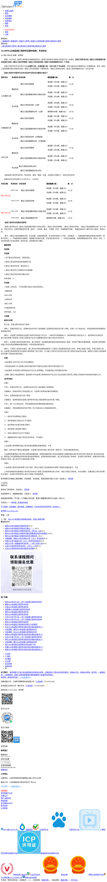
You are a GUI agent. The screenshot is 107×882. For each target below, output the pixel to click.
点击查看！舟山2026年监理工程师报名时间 (21, 632)
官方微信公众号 (7, 803)
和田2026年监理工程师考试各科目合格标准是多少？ (24, 649)
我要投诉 (4, 770)
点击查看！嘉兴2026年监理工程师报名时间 (21, 642)
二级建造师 (13, 41)
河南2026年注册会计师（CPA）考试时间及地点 (22, 541)
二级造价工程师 (35, 41)
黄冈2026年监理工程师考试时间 (16, 612)
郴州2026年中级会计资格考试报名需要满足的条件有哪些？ (26, 533)
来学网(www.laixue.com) (9, 511)
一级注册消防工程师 (8, 46)
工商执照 (39, 681)
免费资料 (8, 21)
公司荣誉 (4, 808)
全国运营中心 (16, 786)
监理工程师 (9, 11)
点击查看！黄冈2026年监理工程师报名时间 (21, 629)
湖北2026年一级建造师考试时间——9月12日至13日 (24, 543)
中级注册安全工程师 (38, 46)
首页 (6, 13)
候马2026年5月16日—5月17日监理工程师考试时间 (23, 602)
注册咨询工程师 (55, 41)
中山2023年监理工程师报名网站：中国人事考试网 (26, 519)
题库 (6, 23)
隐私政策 (4, 801)
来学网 (70, 479)
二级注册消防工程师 (23, 46)
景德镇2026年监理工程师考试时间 (17, 609)
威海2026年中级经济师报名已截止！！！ (20, 528)
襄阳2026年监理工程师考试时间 (16, 604)
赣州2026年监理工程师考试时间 (16, 622)
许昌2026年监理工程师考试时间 (16, 607)
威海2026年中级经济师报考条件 (16, 526)
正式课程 (8, 16)
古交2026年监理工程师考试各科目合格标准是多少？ (24, 627)
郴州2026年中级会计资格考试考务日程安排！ (21, 536)
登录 (6, 32)
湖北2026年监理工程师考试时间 (16, 614)
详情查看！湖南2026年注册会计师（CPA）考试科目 (24, 538)
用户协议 (74, 880)
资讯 (6, 26)
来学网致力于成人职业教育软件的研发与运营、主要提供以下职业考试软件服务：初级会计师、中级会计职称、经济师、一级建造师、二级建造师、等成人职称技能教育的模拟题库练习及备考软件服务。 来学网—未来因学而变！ (53, 674)
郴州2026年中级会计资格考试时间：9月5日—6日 (23, 531)
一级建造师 (5, 41)
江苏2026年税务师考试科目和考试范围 (19, 548)
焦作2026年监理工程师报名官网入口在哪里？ (21, 624)
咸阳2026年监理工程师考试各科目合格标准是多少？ (24, 634)
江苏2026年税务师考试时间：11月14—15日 (21, 546)
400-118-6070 (9, 29)
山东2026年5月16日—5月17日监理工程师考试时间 (23, 637)
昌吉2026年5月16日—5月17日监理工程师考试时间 (23, 619)
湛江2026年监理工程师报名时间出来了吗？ (21, 644)
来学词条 (4, 806)
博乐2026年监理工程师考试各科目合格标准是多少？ (24, 639)
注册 (6, 34)
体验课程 (8, 18)
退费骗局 (4, 791)
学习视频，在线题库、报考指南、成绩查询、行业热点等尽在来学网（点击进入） (31, 507)
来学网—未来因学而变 (19, 502)
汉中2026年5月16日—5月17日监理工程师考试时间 (23, 617)
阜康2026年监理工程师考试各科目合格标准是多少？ (24, 647)
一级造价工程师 (23, 41)
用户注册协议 (6, 798)
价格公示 (4, 796)
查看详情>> (46, 880)
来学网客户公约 (7, 793)
